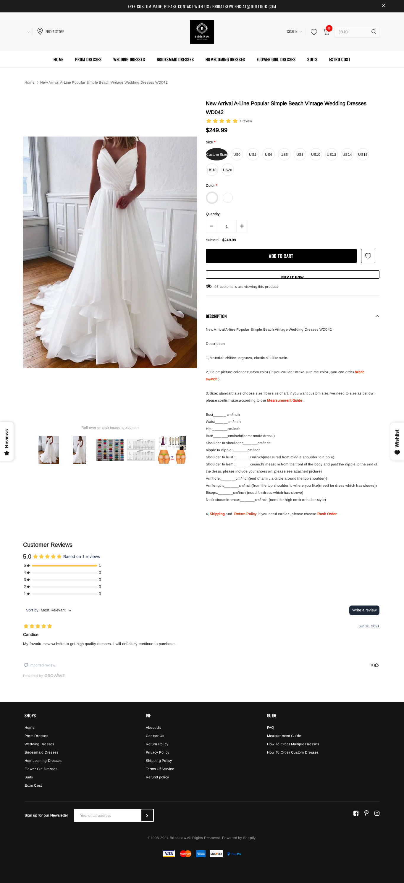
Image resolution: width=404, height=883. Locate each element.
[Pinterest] (366, 813)
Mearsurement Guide (284, 400)
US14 (347, 154)
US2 (252, 154)
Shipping (217, 514)
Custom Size (216, 154)
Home (30, 82)
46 (216, 287)
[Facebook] (355, 813)
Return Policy (245, 514)
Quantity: (213, 214)
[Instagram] (376, 813)
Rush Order (326, 514)
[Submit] (147, 815)
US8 (300, 154)
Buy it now (292, 276)
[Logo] (202, 31)
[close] (383, 6)
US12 (331, 154)
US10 (316, 154)
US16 (363, 154)
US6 (284, 154)
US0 (237, 154)
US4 (268, 154)
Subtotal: (213, 240)
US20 (227, 170)
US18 (212, 170)
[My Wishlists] (312, 32)
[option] (110, 252)
